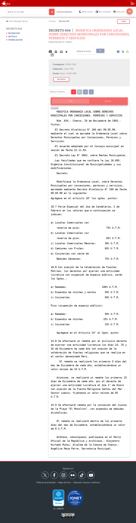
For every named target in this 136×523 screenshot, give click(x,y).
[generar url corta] (100, 51)
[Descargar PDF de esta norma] (55, 51)
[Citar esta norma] (52, 55)
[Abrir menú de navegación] (133, 3)
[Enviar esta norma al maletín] (50, 51)
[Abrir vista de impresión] (61, 51)
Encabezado (14, 33)
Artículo (12, 36)
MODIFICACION (61, 79)
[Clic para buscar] (51, 12)
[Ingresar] (129, 11)
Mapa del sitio (64, 482)
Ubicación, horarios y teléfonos (86, 482)
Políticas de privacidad (46, 482)
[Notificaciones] (66, 52)
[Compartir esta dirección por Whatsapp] (127, 51)
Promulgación (15, 40)
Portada (52, 21)
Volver (123, 21)
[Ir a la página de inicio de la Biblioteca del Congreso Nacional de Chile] (4, 3)
